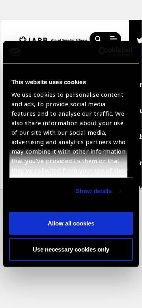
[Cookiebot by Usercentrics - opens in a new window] (100, 52)
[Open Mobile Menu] (113, 39)
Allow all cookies (71, 223)
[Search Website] (98, 39)
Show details (94, 191)
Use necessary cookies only (71, 249)
